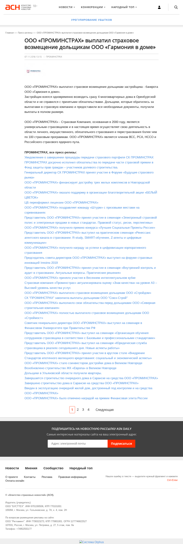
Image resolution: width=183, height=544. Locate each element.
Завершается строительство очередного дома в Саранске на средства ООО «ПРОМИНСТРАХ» (91, 378)
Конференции (92, 7)
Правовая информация (72, 476)
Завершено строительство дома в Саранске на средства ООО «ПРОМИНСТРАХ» (81, 383)
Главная (9, 33)
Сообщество (53, 468)
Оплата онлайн (14, 480)
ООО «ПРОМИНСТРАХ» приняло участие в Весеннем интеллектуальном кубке (80, 278)
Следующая (105, 409)
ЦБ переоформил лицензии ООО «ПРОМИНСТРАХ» (61, 202)
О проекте (11, 476)
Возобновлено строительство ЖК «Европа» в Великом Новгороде (70, 368)
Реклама (47, 476)
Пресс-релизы (25, 33)
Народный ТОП (122, 7)
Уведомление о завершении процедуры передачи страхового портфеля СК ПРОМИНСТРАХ (89, 157)
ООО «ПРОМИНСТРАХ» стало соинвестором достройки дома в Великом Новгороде (83, 363)
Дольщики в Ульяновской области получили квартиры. (63, 373)
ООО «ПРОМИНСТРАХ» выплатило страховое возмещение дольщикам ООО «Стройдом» (87, 293)
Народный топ (81, 468)
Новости (66, 7)
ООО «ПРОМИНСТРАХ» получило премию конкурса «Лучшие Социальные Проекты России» (89, 227)
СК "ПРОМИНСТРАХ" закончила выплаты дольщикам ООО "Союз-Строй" (76, 298)
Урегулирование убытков (91, 19)
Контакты (30, 476)
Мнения (31, 468)
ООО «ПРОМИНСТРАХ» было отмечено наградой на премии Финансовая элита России (86, 398)
